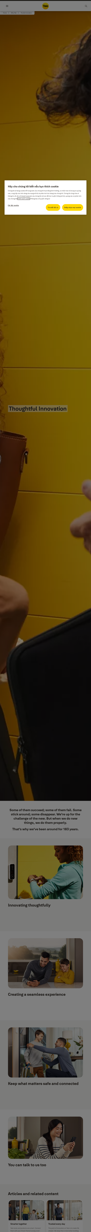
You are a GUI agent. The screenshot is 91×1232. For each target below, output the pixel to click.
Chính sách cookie (23, 199)
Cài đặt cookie (13, 205)
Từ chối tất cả (53, 207)
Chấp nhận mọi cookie (72, 207)
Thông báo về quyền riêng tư (40, 199)
